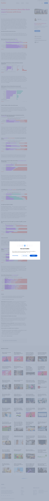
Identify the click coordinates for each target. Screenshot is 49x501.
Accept (33, 255)
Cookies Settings (15, 255)
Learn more (28, 252)
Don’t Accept (25, 255)
